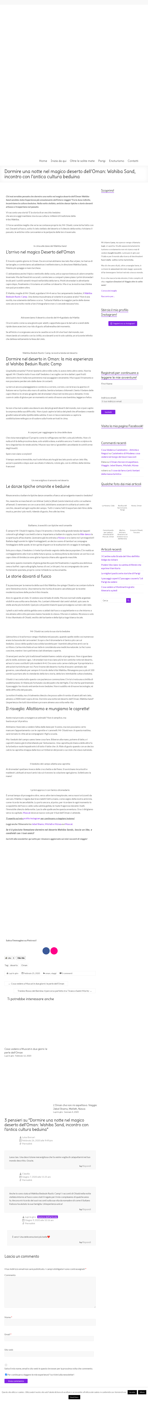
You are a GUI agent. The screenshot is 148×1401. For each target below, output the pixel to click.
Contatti (133, 161)
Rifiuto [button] (142, 1392)
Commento (10, 1275)
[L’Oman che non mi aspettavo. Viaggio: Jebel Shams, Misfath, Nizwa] (72, 1063)
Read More (74, 1397)
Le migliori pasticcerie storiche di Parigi (120, 573)
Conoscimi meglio (109, 290)
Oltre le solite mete (82, 161)
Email (7, 1334)
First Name (106, 383)
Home (43, 161)
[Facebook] (46, 950)
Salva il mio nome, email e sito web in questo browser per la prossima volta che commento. (48, 1368)
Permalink (27, 1143)
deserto (14, 965)
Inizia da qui (58, 161)
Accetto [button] (132, 1392)
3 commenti (67, 973)
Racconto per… (108, 296)
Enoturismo (116, 161)
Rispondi (86, 1165)
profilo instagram (31, 818)
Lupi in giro (13, 973)
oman (47, 973)
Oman (24, 965)
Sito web (8, 1349)
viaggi (53, 973)
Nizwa (61, 537)
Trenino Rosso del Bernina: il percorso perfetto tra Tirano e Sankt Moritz (54, 990)
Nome (8, 1317)
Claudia (26, 1173)
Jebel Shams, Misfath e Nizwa (47, 824)
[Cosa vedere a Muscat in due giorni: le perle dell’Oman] (24, 1006)
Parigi (101, 161)
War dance (85, 534)
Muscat (26, 812)
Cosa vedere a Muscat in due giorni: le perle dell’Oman (36, 983)
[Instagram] (54, 950)
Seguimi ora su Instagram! (124, 323)
